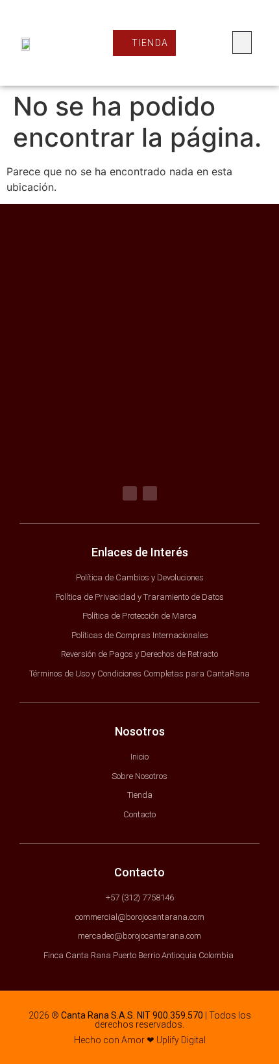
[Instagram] (150, 493)
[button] (242, 42)
